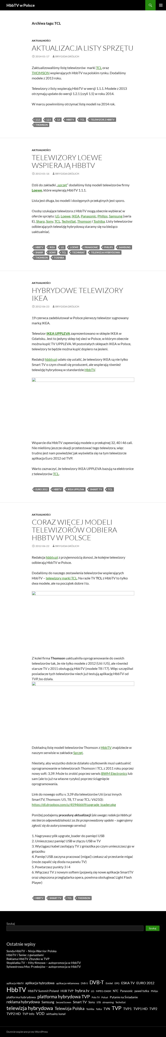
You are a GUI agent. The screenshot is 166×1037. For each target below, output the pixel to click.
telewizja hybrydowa (105, 252)
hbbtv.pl (51, 359)
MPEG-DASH (103, 991)
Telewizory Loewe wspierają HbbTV (67, 161)
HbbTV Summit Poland (43, 991)
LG (57, 216)
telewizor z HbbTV (103, 119)
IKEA (76, 216)
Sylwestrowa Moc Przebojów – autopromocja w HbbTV (43, 966)
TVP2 (153, 1009)
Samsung (116, 216)
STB (99, 1002)
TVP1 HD (140, 1008)
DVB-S (84, 983)
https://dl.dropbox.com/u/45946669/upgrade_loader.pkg (74, 804)
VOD (40, 1013)
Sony (49, 221)
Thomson (41, 124)
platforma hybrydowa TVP (63, 996)
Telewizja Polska (70, 1008)
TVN (107, 1009)
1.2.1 (48, 119)
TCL (99, 68)
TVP (116, 1008)
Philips (102, 216)
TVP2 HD (13, 1013)
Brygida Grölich (67, 56)
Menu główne (161, 5)
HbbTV (70, 119)
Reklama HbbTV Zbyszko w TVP (27, 959)
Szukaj (10, 923)
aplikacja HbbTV (15, 983)
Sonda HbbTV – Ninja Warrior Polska (31, 951)
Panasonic (88, 216)
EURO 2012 (41, 489)
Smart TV (96, 489)
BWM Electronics (114, 773)
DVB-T (96, 982)
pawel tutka (141, 991)
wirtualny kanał (55, 1014)
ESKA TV (128, 983)
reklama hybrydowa (23, 1001)
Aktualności (41, 40)
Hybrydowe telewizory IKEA (77, 294)
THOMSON (40, 73)
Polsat (104, 997)
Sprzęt (78, 753)
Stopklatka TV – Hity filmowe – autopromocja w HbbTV (43, 963)
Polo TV (96, 997)
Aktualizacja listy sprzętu (82, 47)
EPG (117, 983)
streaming (108, 1002)
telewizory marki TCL (61, 578)
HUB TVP (67, 991)
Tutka (99, 1009)
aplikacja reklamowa (67, 983)
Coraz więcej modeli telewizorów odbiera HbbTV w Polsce (74, 530)
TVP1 (127, 1009)
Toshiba (99, 221)
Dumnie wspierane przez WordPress (27, 1031)
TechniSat (69, 221)
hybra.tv (82, 990)
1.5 (58, 119)
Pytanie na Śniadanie (124, 997)
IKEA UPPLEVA (58, 333)
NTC (115, 991)
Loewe (37, 190)
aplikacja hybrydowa (39, 983)
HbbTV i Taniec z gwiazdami (25, 955)
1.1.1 (37, 119)
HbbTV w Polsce (20, 5)
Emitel (109, 983)
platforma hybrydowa (21, 997)
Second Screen (63, 1002)
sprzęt (62, 185)
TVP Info (28, 1014)
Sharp (40, 221)
